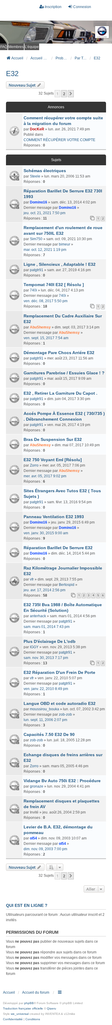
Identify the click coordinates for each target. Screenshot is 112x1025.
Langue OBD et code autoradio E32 (60, 703)
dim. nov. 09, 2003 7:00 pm (45, 849)
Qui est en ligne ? (26, 905)
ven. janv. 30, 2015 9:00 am (46, 533)
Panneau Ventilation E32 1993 (54, 516)
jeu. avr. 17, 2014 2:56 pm (44, 590)
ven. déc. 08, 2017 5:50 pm (45, 301)
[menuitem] (13, 1019)
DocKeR (37, 129)
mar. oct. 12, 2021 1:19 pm (45, 250)
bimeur (64, 244)
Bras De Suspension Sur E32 (53, 439)
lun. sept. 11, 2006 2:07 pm (45, 720)
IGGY (34, 647)
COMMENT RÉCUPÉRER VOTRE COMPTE (59, 140)
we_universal (20, 1013)
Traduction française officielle (23, 1008)
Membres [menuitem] (16, 47)
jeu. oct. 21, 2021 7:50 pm (44, 213)
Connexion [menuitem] (82, 7)
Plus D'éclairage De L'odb (50, 641)
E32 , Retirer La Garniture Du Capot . (60, 393)
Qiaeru (51, 1008)
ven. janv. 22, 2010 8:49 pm (46, 689)
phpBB (29, 1003)
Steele (35, 176)
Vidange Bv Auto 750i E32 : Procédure (62, 780)
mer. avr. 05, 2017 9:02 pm (45, 476)
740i (33, 290)
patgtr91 (36, 270)
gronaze (36, 786)
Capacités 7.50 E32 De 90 (49, 734)
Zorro (34, 465)
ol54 (33, 838)
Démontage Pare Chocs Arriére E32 (59, 352)
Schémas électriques (45, 170)
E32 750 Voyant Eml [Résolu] (53, 459)
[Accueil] (56, 32)
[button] (71, 93)
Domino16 (38, 202)
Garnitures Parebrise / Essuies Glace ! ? (64, 373)
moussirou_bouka (44, 709)
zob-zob (65, 714)
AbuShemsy (40, 327)
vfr (32, 579)
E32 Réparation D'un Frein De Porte (59, 672)
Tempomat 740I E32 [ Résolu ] (54, 284)
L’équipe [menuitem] (32, 47)
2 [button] (64, 93)
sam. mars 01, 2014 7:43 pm (47, 627)
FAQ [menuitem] (3, 47)
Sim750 (36, 239)
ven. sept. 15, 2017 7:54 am (46, 338)
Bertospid (66, 585)
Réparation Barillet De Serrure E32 (58, 547)
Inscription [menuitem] (53, 7)
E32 (12, 74)
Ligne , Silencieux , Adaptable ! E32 (60, 264)
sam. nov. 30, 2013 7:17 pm (46, 658)
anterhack (38, 616)
